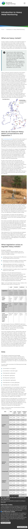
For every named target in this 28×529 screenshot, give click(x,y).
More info (3, 502)
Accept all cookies (22, 527)
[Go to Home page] (8, 3)
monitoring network (7, 139)
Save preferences (5, 522)
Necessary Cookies (7, 504)
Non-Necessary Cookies (8, 511)
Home (2, 29)
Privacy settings (14, 495)
